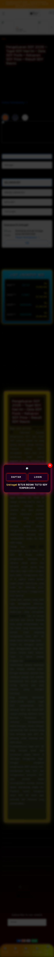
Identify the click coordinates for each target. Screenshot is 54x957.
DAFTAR (16, 477)
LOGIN (38, 477)
